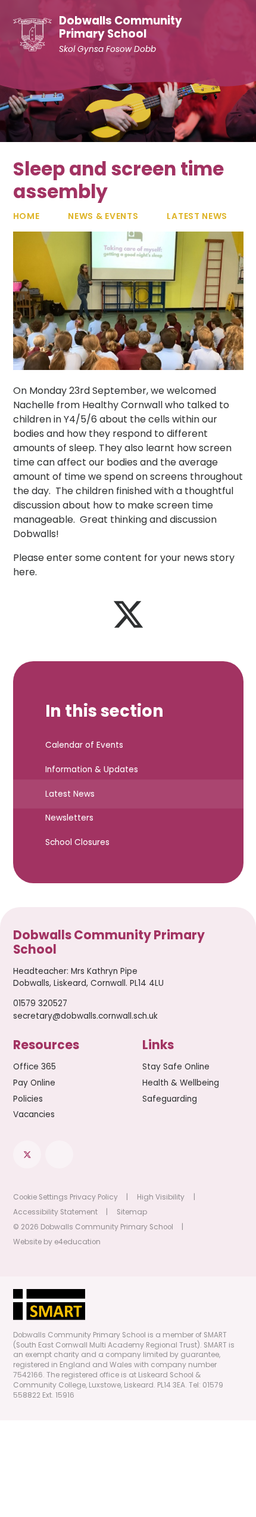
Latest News (197, 216)
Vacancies (34, 1114)
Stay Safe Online (176, 1066)
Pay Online (34, 1083)
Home (26, 216)
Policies (28, 1099)
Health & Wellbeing (180, 1083)
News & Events (103, 216)
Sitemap (132, 1212)
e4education (77, 1242)
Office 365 (34, 1066)
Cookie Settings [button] (40, 1197)
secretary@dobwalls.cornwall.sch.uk (85, 1016)
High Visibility (161, 1197)
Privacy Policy (94, 1197)
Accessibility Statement (55, 1212)
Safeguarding (169, 1099)
